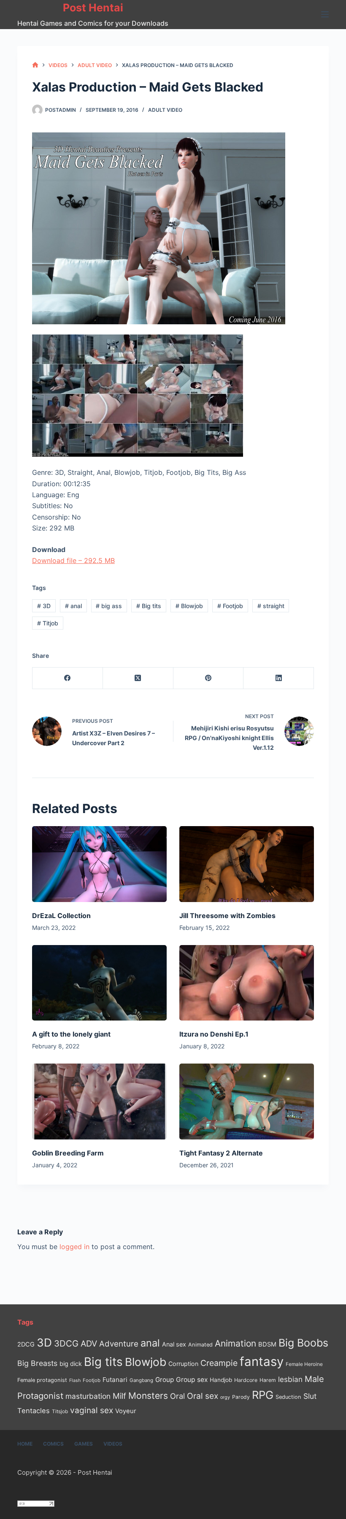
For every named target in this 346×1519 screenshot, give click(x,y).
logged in (74, 1246)
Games (83, 1444)
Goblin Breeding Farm (68, 1153)
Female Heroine (304, 1364)
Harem (268, 1380)
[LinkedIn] (278, 678)
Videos (112, 1444)
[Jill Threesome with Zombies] (246, 864)
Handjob (221, 1379)
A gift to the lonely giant (71, 1034)
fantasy (262, 1361)
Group (164, 1380)
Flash (75, 1380)
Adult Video (165, 110)
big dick (70, 1363)
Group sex (192, 1380)
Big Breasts (37, 1363)
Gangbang (141, 1380)
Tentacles (33, 1410)
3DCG (66, 1343)
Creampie (219, 1363)
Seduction (288, 1397)
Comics (53, 1444)
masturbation (88, 1396)
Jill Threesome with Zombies (227, 915)
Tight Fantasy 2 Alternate (221, 1153)
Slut (309, 1396)
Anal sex (174, 1344)
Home (24, 1444)
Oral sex (202, 1396)
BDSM (267, 1344)
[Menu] (325, 14)
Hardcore (245, 1380)
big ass (109, 605)
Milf (119, 1396)
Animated (200, 1344)
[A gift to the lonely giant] (99, 983)
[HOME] (35, 65)
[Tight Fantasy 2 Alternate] (246, 1101)
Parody (241, 1397)
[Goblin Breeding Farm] (99, 1101)
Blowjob (189, 605)
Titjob (47, 623)
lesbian (290, 1379)
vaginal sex (91, 1410)
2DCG (26, 1344)
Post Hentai (93, 7)
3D (44, 605)
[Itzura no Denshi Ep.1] (246, 983)
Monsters (148, 1395)
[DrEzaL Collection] (99, 864)
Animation (235, 1343)
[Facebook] (67, 678)
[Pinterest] (208, 678)
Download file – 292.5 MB (73, 560)
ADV (89, 1344)
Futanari (115, 1380)
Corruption (183, 1363)
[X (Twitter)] (138, 678)
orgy (225, 1397)
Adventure (118, 1344)
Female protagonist (42, 1380)
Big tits (148, 605)
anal (73, 605)
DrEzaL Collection (61, 915)
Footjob (230, 605)
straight (270, 605)
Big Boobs (303, 1342)
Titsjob (60, 1411)
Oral (177, 1395)
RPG (262, 1394)
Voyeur (125, 1411)
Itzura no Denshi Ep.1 (214, 1034)
